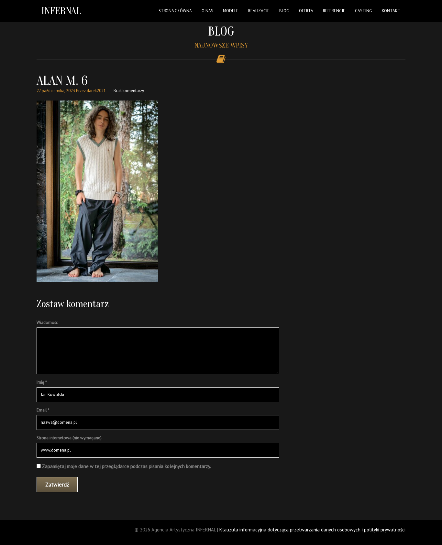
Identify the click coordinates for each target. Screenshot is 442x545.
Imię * (42, 382)
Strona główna (175, 11)
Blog (284, 11)
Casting (363, 11)
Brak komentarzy (129, 90)
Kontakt (391, 11)
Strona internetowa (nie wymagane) (69, 438)
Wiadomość (47, 322)
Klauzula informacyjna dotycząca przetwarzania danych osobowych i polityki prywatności (312, 530)
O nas (207, 11)
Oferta (306, 11)
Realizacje (259, 11)
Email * (43, 410)
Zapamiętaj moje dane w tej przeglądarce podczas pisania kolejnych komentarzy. (126, 466)
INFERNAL (61, 11)
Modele (230, 11)
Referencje (334, 11)
